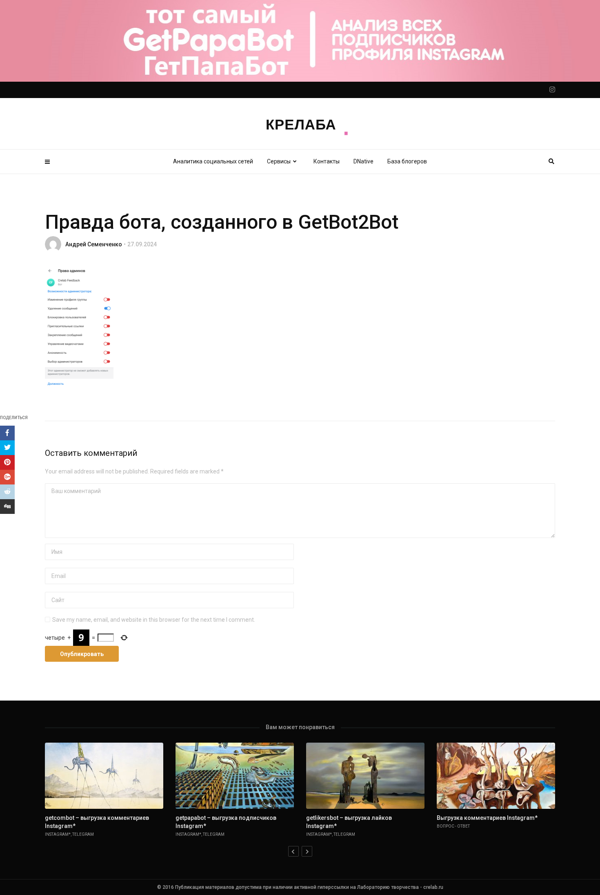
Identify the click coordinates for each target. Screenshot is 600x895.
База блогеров (407, 161)
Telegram (83, 834)
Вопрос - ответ (453, 826)
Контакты (326, 161)
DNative (363, 161)
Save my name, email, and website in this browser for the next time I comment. (153, 619)
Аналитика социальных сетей (213, 161)
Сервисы (279, 161)
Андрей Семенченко (93, 244)
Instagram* (58, 834)
